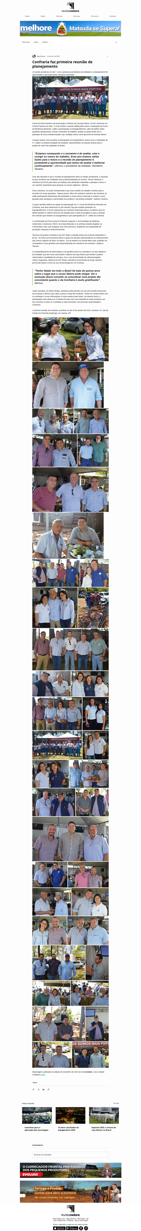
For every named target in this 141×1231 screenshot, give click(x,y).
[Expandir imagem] (70, 339)
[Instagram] (86, 1228)
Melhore (45, 42)
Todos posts (26, 42)
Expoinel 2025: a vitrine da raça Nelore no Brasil (104, 1128)
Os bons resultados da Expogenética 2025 (68, 1128)
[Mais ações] (107, 56)
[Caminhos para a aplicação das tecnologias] (37, 1115)
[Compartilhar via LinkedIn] (43, 1089)
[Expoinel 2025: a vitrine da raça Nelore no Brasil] (104, 1115)
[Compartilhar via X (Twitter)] (38, 1089)
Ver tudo (116, 1103)
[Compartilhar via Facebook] (33, 1089)
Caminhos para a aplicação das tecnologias (36, 1128)
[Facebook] (81, 1228)
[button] (116, 42)
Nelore (36, 42)
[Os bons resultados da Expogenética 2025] (70, 1115)
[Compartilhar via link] (48, 1089)
